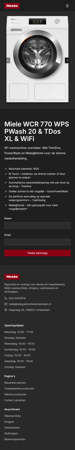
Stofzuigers (11, 433)
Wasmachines (12, 415)
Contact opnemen (15, 400)
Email (7, 234)
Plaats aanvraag (37, 252)
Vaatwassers (11, 427)
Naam (7, 218)
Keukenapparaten (14, 439)
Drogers (9, 421)
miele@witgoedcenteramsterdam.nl (30, 304)
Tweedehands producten (19, 388)
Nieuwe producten (15, 394)
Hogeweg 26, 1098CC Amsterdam (29, 309)
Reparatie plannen (15, 382)
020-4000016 (17, 298)
